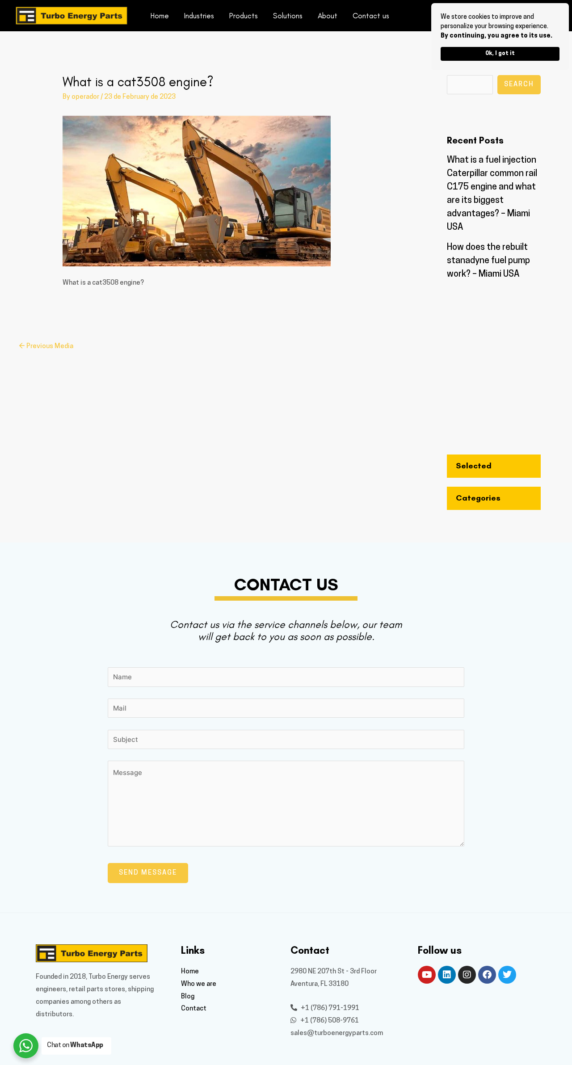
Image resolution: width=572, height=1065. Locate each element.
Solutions (288, 15)
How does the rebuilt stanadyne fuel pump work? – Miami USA (488, 261)
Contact (193, 1009)
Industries (199, 15)
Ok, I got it (500, 53)
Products (243, 15)
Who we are (198, 984)
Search (519, 84)
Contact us (371, 15)
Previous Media (46, 346)
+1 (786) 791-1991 (329, 1008)
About (327, 15)
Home (160, 15)
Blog (187, 996)
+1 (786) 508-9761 (329, 1021)
